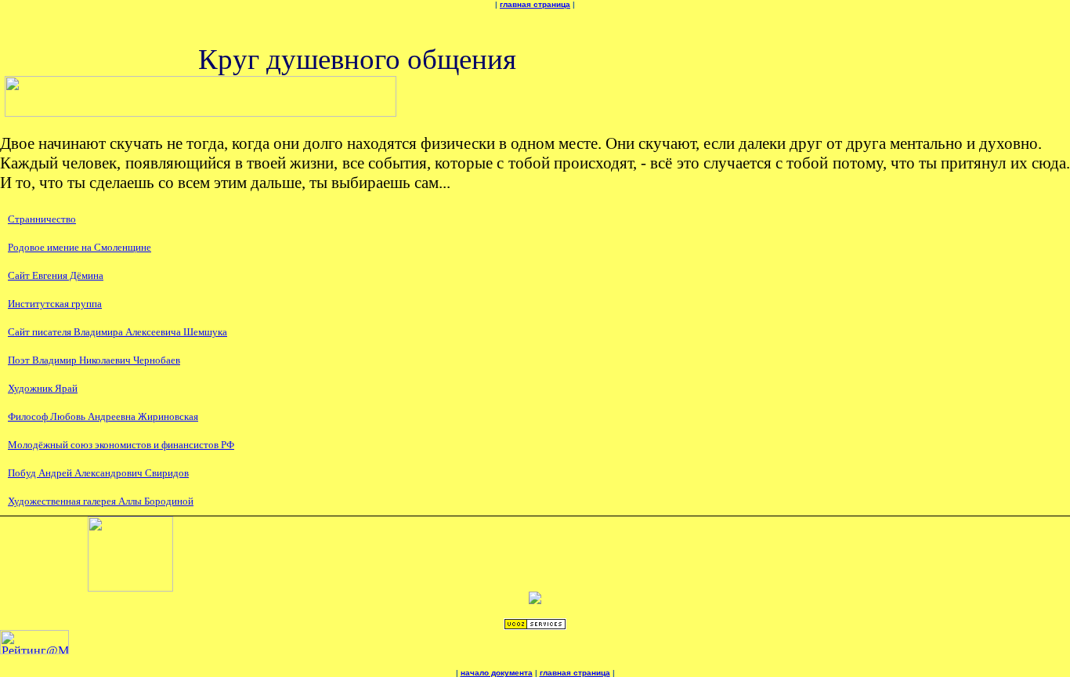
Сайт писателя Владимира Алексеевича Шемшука (117, 332)
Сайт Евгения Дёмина (55, 275)
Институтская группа (55, 304)
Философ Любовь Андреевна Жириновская (103, 416)
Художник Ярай (43, 388)
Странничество (42, 219)
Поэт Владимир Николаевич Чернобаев (94, 360)
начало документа (497, 672)
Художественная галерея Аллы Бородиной (100, 501)
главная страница (535, 4)
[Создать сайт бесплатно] (535, 625)
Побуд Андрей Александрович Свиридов (98, 473)
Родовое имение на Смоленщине (79, 247)
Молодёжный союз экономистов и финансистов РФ (121, 445)
